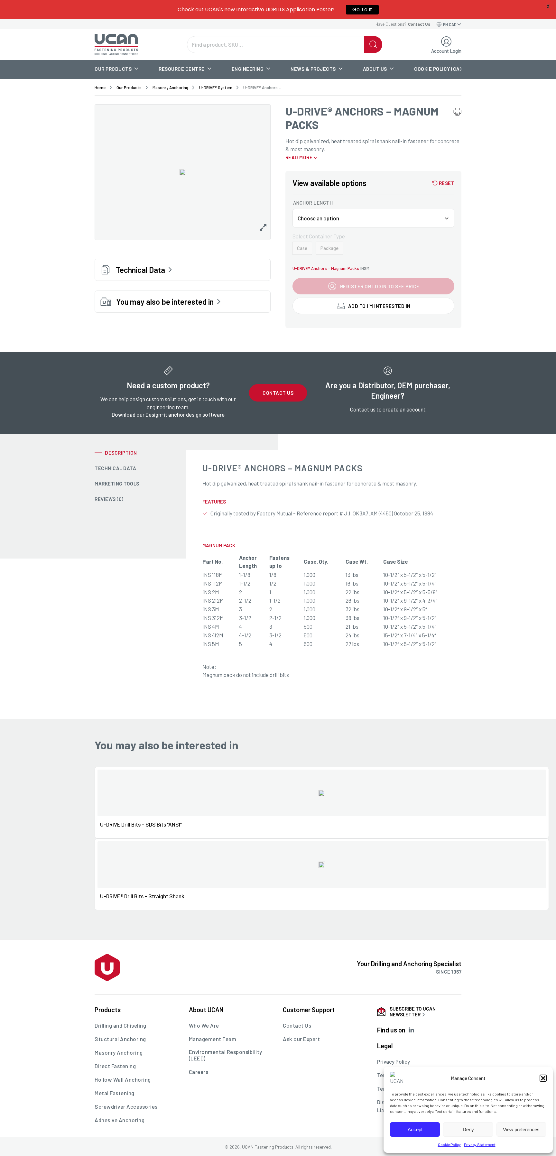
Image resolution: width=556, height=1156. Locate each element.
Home (100, 87)
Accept (415, 1129)
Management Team (212, 1039)
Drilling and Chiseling (120, 1025)
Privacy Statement (480, 1144)
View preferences (521, 1129)
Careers (198, 1071)
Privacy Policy (393, 1061)
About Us (375, 69)
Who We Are (204, 1025)
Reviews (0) (109, 499)
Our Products (113, 69)
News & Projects (313, 69)
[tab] (140, 453)
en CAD (450, 24)
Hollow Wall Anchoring (123, 1079)
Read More (299, 157)
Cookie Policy (449, 1144)
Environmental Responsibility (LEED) (225, 1055)
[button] (543, 1078)
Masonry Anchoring (170, 87)
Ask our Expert (301, 1039)
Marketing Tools (117, 483)
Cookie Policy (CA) (437, 69)
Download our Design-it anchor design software (168, 414)
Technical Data (115, 468)
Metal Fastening (114, 1093)
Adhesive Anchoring (119, 1120)
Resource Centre (182, 69)
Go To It (362, 9)
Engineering (248, 69)
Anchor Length (313, 203)
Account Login (446, 51)
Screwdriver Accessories (126, 1106)
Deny (468, 1129)
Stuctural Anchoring (120, 1039)
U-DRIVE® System (215, 87)
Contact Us (278, 393)
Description (121, 453)
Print (457, 111)
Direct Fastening (115, 1066)
